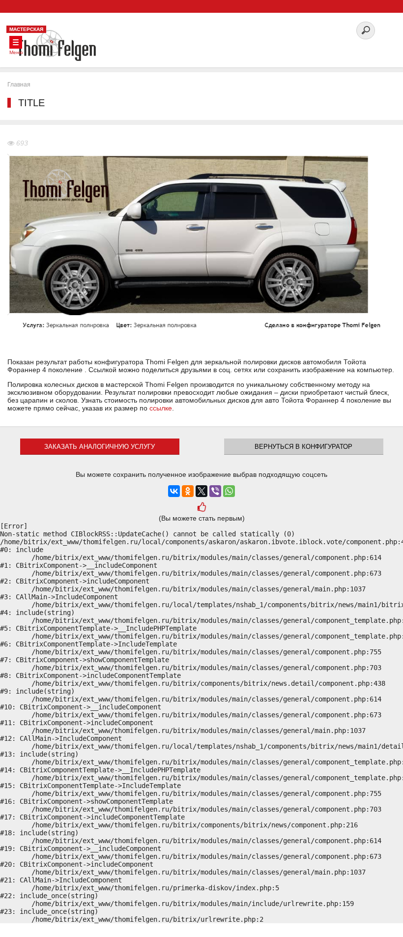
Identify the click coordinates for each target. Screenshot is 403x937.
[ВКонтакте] (174, 491)
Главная (18, 84)
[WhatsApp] (229, 491)
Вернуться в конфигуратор (303, 446)
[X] (201, 491)
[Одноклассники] (188, 491)
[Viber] (215, 491)
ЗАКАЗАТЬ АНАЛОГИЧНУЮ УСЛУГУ (99, 446)
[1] (201, 508)
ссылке (160, 408)
